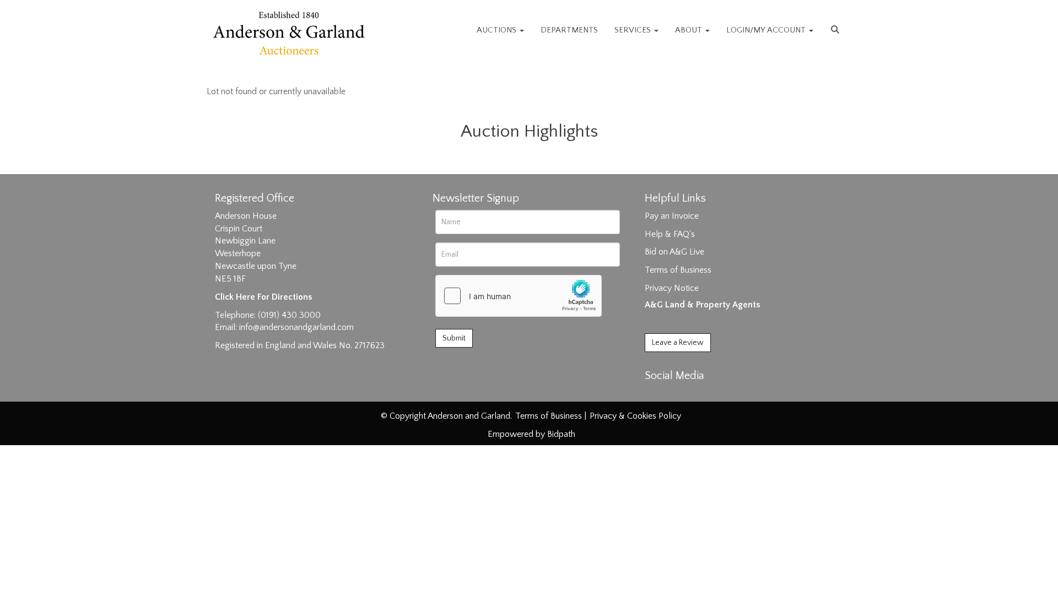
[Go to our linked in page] (678, 395)
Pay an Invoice (672, 216)
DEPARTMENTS (569, 30)
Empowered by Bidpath (531, 434)
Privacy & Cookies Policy (635, 416)
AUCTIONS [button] (498, 30)
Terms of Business (678, 270)
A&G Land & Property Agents (702, 305)
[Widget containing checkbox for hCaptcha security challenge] (518, 296)
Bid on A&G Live (674, 252)
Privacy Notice (672, 288)
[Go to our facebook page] (655, 395)
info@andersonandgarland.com (296, 327)
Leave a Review (678, 342)
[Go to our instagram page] (700, 395)
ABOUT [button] (689, 30)
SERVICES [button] (633, 30)
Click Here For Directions (263, 297)
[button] (836, 30)
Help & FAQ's (670, 234)
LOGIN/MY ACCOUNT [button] (767, 30)
